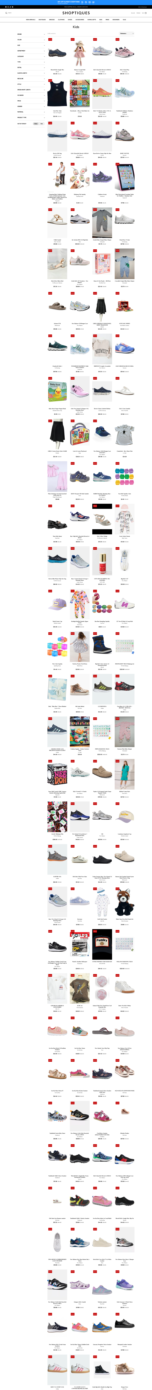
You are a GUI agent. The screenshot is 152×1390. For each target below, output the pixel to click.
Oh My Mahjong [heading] (124, 665)
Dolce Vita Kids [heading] (57, 241)
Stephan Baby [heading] (57, 708)
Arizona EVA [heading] (57, 323)
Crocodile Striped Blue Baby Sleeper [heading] (124, 281)
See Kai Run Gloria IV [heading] (57, 1090)
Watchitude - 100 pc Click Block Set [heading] (79, 111)
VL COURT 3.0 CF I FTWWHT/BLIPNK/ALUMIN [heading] (80, 1387)
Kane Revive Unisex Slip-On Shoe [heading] (102, 153)
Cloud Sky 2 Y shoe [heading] (124, 240)
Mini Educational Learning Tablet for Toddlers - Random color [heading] (124, 195)
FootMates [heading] (102, 1136)
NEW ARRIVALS (30, 19)
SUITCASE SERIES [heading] (124, 323)
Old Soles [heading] (80, 708)
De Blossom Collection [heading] (57, 283)
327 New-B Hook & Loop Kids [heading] (124, 621)
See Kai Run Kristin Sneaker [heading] (80, 1090)
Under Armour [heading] (102, 114)
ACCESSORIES (80, 19)
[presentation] (57, 72)
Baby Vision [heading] (124, 538)
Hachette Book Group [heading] (57, 410)
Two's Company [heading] (79, 71)
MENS (107, 19)
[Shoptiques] (76, 13)
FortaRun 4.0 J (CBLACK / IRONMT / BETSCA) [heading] (124, 707)
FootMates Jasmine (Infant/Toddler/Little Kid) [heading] (102, 1134)
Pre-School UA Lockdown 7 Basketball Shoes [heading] (79, 834)
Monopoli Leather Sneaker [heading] (125, 1344)
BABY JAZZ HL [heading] (124, 153)
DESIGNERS (116, 19)
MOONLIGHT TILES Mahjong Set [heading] (124, 664)
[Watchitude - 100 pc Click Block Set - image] (80, 93)
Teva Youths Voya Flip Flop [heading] (102, 1048)
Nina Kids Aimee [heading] (57, 536)
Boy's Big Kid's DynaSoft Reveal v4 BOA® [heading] (79, 537)
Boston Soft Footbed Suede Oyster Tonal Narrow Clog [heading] (124, 877)
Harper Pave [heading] (124, 1387)
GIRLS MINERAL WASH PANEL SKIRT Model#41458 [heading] (102, 324)
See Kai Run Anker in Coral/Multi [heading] (102, 1218)
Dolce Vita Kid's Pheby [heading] (124, 1005)
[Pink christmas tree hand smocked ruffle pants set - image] (57, 476)
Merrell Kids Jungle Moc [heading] (57, 69)
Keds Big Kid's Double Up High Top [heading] (102, 1387)
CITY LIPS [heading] (102, 582)
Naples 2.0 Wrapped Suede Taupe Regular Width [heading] (102, 792)
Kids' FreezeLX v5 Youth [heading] (79, 791)
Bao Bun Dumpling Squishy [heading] (102, 621)
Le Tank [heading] (79, 112)
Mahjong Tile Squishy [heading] (80, 194)
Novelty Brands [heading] (124, 495)
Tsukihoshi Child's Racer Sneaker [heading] (57, 1176)
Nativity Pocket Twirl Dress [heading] (79, 664)
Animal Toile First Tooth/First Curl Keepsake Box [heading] (102, 1006)
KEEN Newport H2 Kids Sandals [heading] (80, 493)
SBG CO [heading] (57, 1009)
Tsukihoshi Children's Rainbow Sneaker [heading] (124, 111)
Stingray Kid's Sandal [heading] (80, 1302)
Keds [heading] (102, 1262)
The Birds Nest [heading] (102, 283)
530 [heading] (102, 834)
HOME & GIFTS (92, 19)
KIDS (100, 19)
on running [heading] (124, 71)
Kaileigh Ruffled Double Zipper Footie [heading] (79, 622)
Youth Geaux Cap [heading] (57, 621)
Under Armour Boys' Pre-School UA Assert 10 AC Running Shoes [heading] (102, 877)
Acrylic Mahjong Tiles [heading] (57, 834)
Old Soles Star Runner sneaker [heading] (57, 1218)
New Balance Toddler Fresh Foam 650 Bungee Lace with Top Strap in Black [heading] (57, 963)
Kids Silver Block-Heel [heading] (57, 281)
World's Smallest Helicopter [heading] (79, 961)
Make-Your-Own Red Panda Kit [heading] (124, 919)
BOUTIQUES (42, 19)
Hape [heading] (80, 453)
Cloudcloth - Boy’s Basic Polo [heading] (124, 451)
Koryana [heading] (79, 919)
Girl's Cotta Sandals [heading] (124, 408)
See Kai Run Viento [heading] (80, 1048)
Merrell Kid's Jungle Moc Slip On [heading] (125, 1218)
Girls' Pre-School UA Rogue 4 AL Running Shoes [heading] (80, 409)
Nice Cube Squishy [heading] (57, 664)
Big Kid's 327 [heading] (124, 578)
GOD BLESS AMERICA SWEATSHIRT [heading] (57, 1006)
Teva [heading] (102, 1050)
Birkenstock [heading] (57, 325)
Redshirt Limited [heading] (57, 623)
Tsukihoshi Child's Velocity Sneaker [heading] (79, 1218)
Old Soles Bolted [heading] (79, 706)
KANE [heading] (102, 155)
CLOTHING (61, 19)
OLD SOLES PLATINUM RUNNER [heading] (124, 1090)
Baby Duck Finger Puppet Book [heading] (57, 408)
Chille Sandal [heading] (57, 240)
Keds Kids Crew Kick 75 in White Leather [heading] (102, 1260)
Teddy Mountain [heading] (124, 921)
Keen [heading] (80, 495)
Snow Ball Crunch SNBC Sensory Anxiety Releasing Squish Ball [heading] (57, 792)
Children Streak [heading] (102, 194)
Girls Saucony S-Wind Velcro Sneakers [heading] (124, 1302)
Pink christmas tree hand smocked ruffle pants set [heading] (57, 494)
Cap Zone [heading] (102, 623)
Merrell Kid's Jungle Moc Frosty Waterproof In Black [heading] (79, 1176)
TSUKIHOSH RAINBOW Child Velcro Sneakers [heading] (79, 367)
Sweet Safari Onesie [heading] (124, 536)
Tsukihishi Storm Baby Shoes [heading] (57, 1133)
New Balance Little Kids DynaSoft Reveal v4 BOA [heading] (80, 1134)
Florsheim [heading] (125, 1346)
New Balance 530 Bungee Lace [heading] (80, 323)
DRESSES (52, 19)
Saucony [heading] (124, 155)
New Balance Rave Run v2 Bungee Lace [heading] (124, 1260)
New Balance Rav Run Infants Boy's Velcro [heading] (79, 1260)
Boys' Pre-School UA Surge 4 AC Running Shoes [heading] (57, 920)
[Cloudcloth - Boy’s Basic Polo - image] (124, 434)
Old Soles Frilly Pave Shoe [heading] (80, 876)
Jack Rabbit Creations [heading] (124, 325)
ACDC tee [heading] (79, 1005)
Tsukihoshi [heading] (124, 114)
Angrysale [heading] (57, 200)
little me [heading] (102, 921)
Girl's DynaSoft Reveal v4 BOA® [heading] (80, 153)
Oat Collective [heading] (102, 368)
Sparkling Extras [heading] (79, 196)
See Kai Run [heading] (57, 1051)
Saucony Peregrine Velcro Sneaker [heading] (102, 1344)
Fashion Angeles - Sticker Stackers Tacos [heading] (80, 749)
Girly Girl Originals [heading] (57, 112)
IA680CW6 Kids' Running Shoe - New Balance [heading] (102, 494)
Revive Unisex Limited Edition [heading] (102, 408)
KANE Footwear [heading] (57, 155)
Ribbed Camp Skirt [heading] (124, 791)
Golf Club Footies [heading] (102, 919)
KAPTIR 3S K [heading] (57, 876)
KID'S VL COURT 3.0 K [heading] (57, 1387)
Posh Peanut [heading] (79, 624)
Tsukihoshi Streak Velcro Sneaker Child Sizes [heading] (102, 1091)
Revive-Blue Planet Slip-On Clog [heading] (57, 578)
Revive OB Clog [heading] (57, 153)
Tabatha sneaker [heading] (102, 1302)
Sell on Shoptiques (142, 7)
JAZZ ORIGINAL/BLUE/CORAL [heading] (125, 366)
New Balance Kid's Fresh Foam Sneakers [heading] (57, 1345)
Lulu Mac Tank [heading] (57, 111)
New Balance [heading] (102, 71)
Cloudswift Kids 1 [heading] (57, 366)
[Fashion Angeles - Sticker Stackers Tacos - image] (80, 731)
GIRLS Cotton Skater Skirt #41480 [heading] (57, 451)
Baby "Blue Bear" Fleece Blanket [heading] (57, 706)
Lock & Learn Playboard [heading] (79, 451)
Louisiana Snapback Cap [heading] (124, 834)
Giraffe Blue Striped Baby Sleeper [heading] (102, 240)
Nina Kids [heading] (57, 538)
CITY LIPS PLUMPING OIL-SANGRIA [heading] (102, 579)
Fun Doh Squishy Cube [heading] (124, 493)
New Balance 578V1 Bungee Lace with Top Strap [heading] (124, 1176)
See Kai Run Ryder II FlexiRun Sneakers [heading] (57, 1049)
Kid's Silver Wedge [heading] (102, 536)
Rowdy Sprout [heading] (80, 1007)
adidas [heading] (102, 708)
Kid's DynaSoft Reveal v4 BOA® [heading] (102, 69)
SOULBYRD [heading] (102, 963)
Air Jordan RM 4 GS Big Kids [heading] (80, 240)
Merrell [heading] (57, 71)
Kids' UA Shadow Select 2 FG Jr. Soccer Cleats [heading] (102, 111)
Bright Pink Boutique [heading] (57, 497)
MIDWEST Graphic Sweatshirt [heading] (102, 366)
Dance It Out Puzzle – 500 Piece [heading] (102, 281)
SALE (124, 19)
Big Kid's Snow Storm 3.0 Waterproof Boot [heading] (102, 664)
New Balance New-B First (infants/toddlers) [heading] (124, 1049)
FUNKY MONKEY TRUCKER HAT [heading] (102, 961)
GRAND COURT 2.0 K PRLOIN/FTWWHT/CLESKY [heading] (57, 749)
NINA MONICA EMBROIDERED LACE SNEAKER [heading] (57, 1260)
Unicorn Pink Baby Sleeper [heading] (124, 749)
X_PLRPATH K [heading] (102, 706)
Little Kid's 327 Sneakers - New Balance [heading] (79, 281)
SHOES (70, 19)
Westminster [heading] (79, 963)
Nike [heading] (80, 241)
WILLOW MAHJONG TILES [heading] (125, 961)
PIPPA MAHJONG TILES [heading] (102, 749)
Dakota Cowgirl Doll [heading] (79, 69)
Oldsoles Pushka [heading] (124, 1133)
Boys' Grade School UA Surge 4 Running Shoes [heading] (79, 579)
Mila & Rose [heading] (79, 665)
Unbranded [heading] (102, 241)
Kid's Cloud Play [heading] (124, 69)
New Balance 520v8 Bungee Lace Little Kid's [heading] (102, 452)
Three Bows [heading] (124, 793)
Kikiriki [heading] (102, 327)
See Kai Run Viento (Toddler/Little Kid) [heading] (79, 1345)
